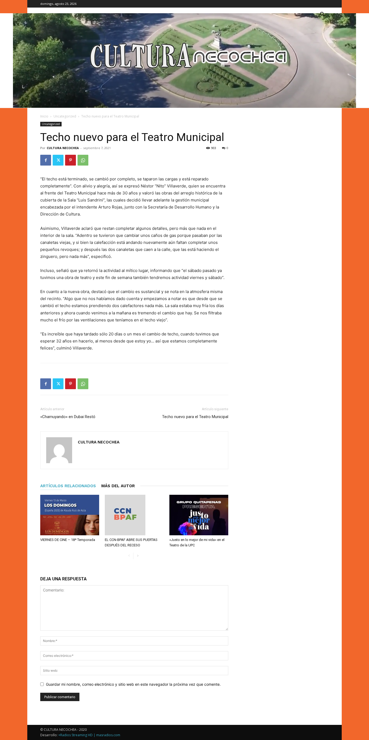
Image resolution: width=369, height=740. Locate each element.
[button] (322, 15)
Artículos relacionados (68, 485)
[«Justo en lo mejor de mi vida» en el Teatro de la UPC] (198, 515)
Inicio (44, 116)
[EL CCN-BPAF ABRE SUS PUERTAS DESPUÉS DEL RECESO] (134, 515)
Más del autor (118, 485)
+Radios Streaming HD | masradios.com (89, 735)
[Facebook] (45, 160)
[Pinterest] (70, 160)
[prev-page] (129, 556)
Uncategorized (64, 116)
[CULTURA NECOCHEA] (184, 60)
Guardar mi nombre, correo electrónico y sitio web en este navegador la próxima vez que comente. (133, 684)
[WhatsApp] (83, 160)
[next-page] (137, 556)
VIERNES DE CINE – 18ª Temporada (67, 540)
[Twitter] (58, 160)
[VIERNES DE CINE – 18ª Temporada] (69, 515)
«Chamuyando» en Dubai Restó (67, 416)
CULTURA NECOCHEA (63, 148)
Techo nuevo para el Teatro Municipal (195, 416)
